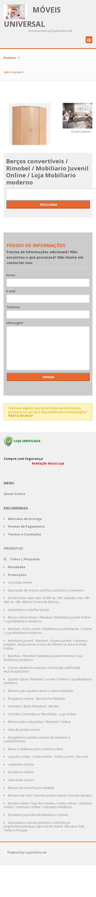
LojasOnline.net (36, 852)
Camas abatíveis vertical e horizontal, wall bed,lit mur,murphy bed (42, 669)
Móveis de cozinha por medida (30, 787)
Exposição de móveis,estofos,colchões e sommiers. (46, 590)
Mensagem (14, 323)
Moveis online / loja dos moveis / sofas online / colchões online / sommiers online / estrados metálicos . (48, 805)
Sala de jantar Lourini (23, 729)
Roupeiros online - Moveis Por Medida (36, 698)
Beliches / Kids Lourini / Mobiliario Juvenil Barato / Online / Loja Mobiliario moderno (48, 631)
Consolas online (19, 582)
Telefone (13, 307)
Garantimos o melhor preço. (28, 609)
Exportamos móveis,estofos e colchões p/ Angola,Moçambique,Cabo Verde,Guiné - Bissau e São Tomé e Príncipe (44, 826)
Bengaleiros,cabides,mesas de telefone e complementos (37, 739)
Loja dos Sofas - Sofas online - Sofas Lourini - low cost (47, 756)
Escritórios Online (20, 772)
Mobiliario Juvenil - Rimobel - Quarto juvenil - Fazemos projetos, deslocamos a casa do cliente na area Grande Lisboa (45, 644)
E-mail (10, 291)
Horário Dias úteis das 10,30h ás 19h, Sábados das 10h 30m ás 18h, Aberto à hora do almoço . (47, 600)
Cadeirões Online (20, 764)
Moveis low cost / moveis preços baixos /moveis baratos (49, 795)
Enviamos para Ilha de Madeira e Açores (37, 815)
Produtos (10, 57)
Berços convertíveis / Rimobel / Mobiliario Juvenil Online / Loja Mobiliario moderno (47, 619)
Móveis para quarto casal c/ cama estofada (40, 690)
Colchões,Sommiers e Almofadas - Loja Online (41, 714)
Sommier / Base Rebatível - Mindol (33, 706)
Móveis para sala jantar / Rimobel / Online (39, 721)
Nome (10, 275)
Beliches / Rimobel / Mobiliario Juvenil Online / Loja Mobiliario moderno (43, 658)
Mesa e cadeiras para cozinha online (35, 749)
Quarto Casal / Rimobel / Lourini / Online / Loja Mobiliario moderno (48, 681)
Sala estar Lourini (20, 780)
